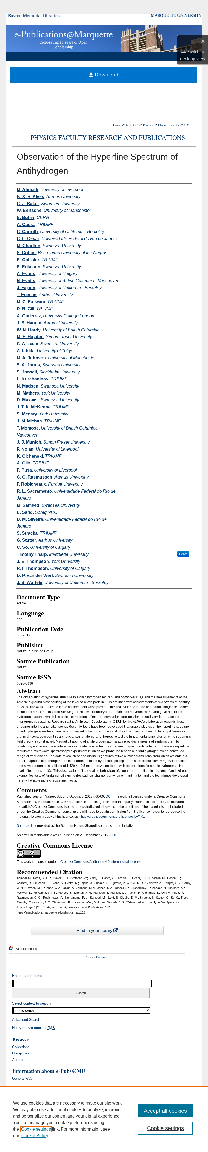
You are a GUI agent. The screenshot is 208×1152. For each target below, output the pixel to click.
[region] (104, 1119)
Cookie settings (36, 1129)
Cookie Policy (34, 1135)
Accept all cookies (165, 1111)
